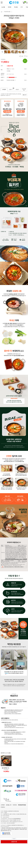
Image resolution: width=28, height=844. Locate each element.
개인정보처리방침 (22, 805)
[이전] (2, 51)
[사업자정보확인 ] (17, 818)
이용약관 (15, 805)
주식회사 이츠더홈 (10, 80)
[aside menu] (2, 2)
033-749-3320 (6, 815)
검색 (26, 2)
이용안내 (3, 807)
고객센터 (3, 805)
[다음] (25, 51)
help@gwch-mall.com (17, 821)
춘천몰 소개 (8, 805)
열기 (14, 838)
